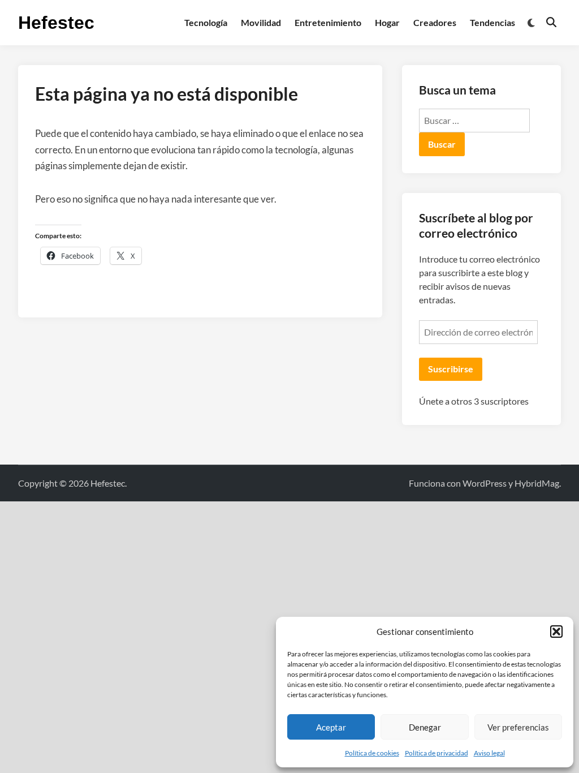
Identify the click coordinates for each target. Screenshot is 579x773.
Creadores (434, 22)
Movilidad (261, 22)
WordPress (485, 483)
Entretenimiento (328, 22)
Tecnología (205, 22)
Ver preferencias (518, 727)
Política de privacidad (436, 753)
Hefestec (56, 22)
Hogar (387, 22)
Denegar (425, 727)
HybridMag (537, 483)
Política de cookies (372, 753)
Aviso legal (489, 753)
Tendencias (492, 22)
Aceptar (331, 727)
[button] (556, 631)
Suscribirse (450, 368)
